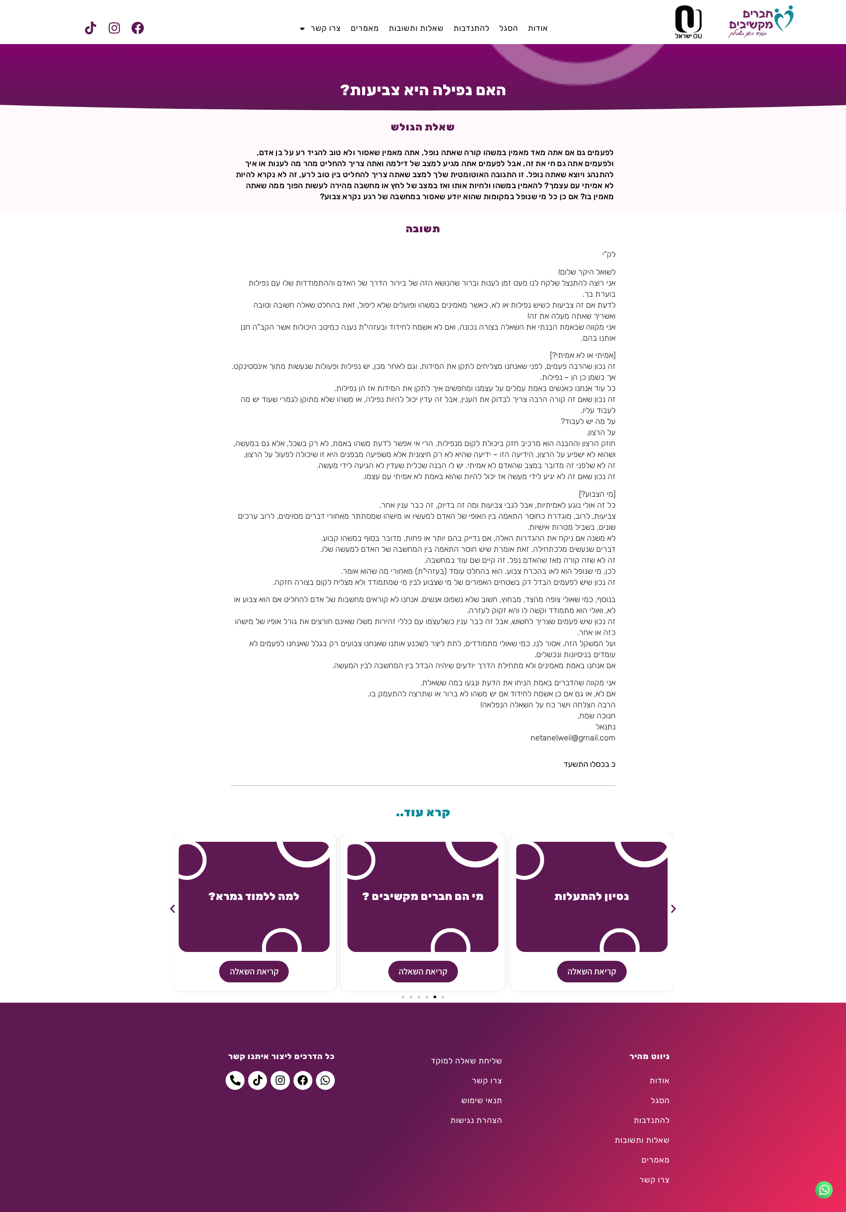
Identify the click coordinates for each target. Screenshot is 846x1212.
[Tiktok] (90, 28)
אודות (538, 28)
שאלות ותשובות (416, 28)
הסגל (508, 28)
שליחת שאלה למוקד (466, 1061)
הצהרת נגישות (476, 1120)
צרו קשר (326, 28)
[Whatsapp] (325, 1080)
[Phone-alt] (235, 1080)
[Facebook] (137, 28)
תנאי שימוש (481, 1100)
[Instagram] (114, 28)
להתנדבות (471, 28)
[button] (172, 909)
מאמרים (365, 28)
